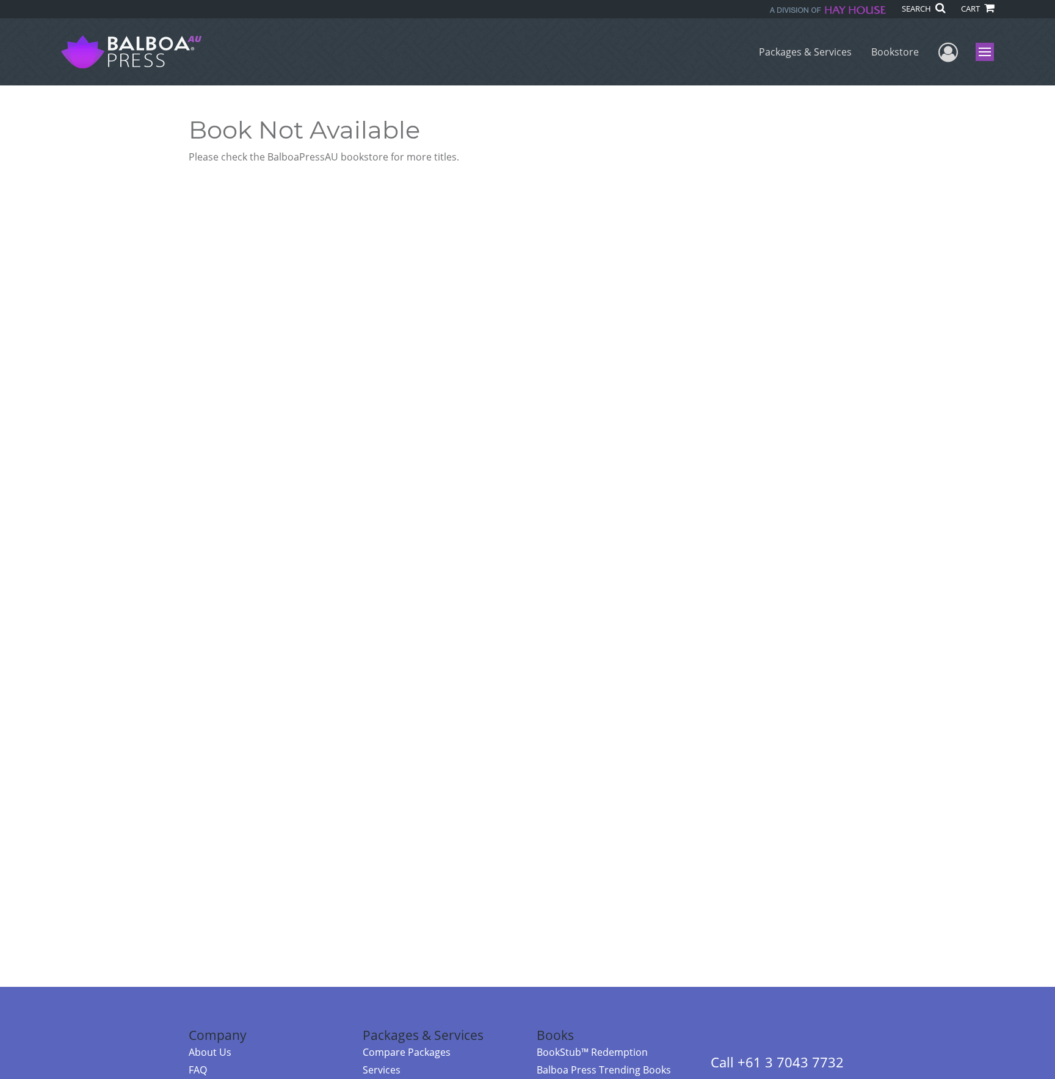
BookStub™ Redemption (592, 1052)
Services (382, 1070)
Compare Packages (407, 1052)
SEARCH (917, 8)
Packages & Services (805, 52)
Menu (989, 51)
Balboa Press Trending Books (604, 1070)
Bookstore (895, 52)
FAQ (198, 1070)
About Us (210, 1052)
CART (971, 8)
